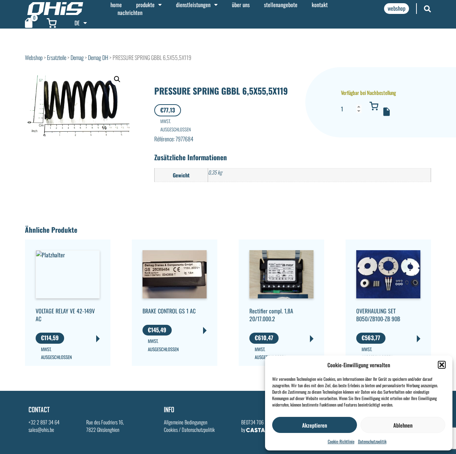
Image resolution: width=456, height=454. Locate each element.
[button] (441, 364)
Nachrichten (130, 12)
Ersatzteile (56, 57)
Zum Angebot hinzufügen (386, 111)
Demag (77, 57)
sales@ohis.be (41, 429)
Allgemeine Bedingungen (185, 422)
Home (116, 5)
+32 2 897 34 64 (43, 422)
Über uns (241, 5)
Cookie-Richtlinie (341, 441)
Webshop (34, 57)
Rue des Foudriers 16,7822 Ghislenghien (105, 426)
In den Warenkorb (374, 106)
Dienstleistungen (193, 5)
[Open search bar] (427, 8)
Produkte (145, 5)
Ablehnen (403, 425)
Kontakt (320, 5)
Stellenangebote (280, 5)
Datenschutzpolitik (372, 441)
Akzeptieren (314, 425)
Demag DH (98, 57)
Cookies (171, 429)
